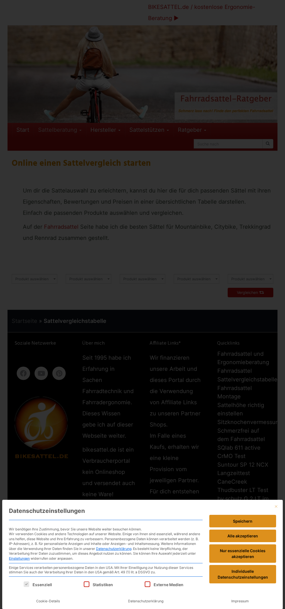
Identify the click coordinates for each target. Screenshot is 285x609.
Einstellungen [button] (19, 558)
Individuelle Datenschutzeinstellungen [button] (243, 574)
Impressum (240, 601)
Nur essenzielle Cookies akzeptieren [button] (243, 553)
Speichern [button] (242, 521)
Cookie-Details (48, 601)
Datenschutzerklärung (113, 549)
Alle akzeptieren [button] (242, 536)
